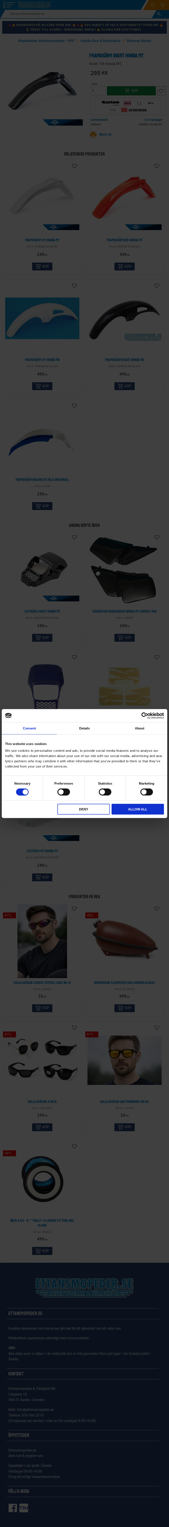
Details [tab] (84, 728)
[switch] (63, 791)
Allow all (137, 809)
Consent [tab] (29, 728)
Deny (83, 809)
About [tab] (139, 728)
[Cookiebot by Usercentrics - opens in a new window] (144, 715)
